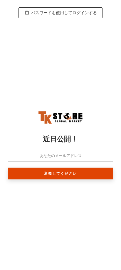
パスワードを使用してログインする (63, 13)
